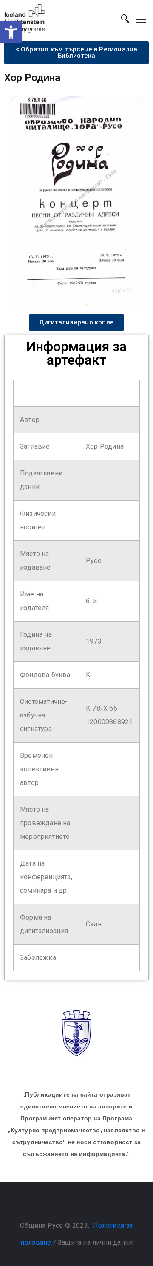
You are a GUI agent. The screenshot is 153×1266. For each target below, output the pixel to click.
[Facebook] (68, 1204)
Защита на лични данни (95, 1242)
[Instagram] (85, 1204)
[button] (11, 32)
